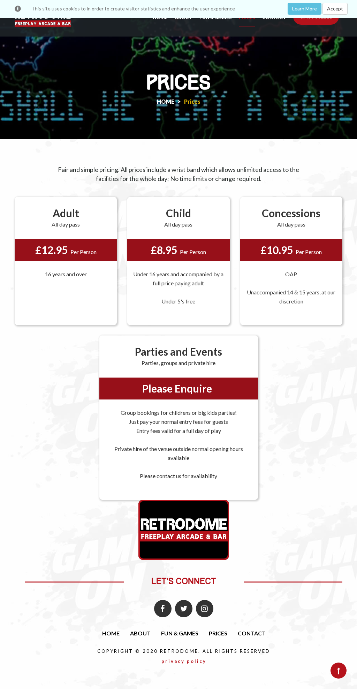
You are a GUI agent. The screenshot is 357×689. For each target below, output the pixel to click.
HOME (111, 633)
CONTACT (252, 633)
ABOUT (140, 633)
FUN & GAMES (179, 633)
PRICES (218, 633)
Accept (335, 8)
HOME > (169, 101)
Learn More (304, 8)
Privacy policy (183, 661)
